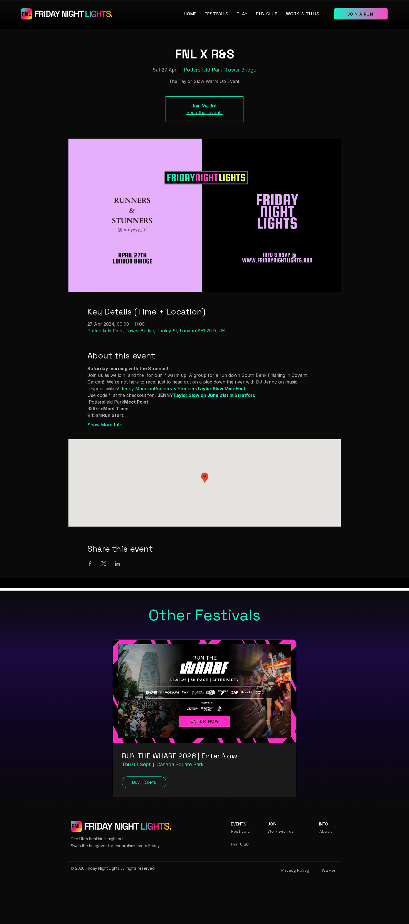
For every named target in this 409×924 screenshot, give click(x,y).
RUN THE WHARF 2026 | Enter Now (179, 756)
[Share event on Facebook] (90, 563)
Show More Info (104, 424)
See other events (204, 112)
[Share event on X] (103, 563)
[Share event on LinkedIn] (117, 563)
